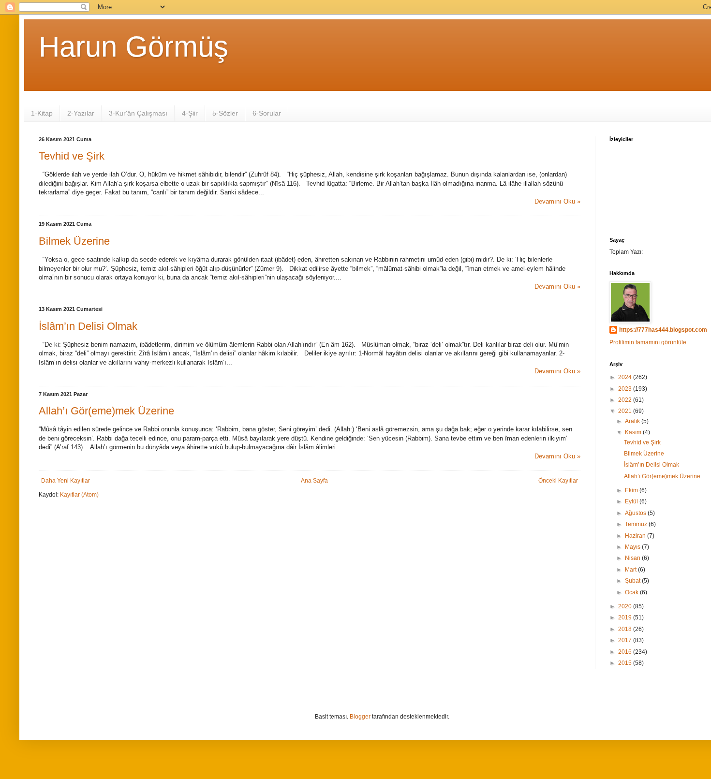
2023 (625, 388)
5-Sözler (225, 113)
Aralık (633, 421)
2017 (625, 640)
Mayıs (633, 547)
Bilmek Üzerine (74, 241)
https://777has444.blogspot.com (663, 329)
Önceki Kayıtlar (558, 480)
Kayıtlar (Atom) (79, 494)
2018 (625, 629)
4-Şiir (190, 113)
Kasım (634, 432)
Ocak (632, 592)
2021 (625, 411)
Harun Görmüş (133, 46)
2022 (625, 400)
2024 (625, 377)
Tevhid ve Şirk (71, 156)
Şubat (633, 580)
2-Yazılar (80, 113)
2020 (625, 606)
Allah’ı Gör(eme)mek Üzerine (106, 411)
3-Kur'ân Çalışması (138, 113)
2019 (625, 617)
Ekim (632, 490)
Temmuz (637, 524)
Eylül (632, 501)
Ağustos (636, 513)
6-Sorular (266, 113)
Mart (631, 569)
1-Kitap (42, 113)
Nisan (633, 558)
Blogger (360, 716)
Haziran (636, 535)
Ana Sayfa (314, 480)
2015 (625, 663)
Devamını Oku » (557, 201)
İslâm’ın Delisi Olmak (88, 326)
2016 (625, 651)
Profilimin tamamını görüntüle (647, 342)
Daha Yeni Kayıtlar (65, 480)
